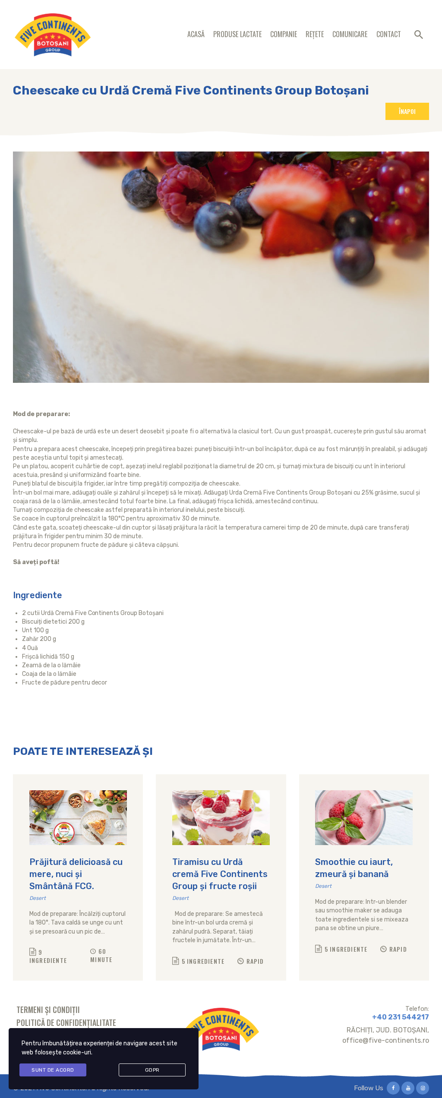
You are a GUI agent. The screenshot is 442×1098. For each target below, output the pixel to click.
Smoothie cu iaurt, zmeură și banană (354, 868)
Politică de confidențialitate (66, 1022)
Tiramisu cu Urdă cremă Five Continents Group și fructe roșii (220, 874)
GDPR (152, 1070)
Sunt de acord (53, 1070)
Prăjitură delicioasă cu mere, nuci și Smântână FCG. (76, 874)
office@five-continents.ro (385, 1040)
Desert (37, 898)
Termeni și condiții (48, 1009)
